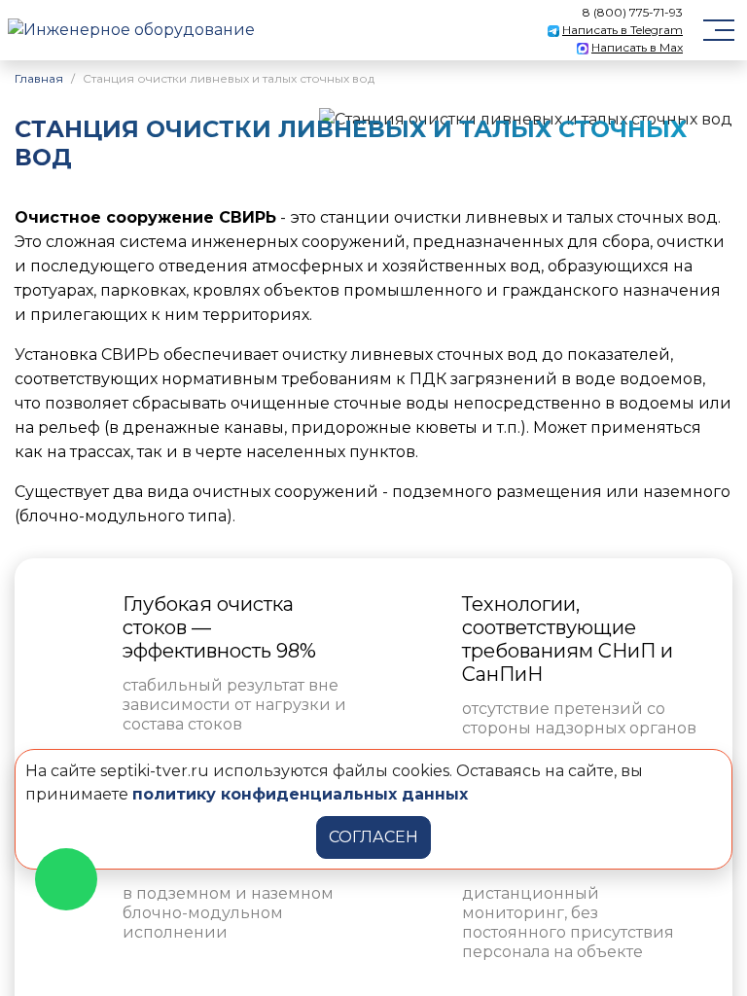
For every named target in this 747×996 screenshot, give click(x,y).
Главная (39, 78)
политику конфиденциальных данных (300, 794)
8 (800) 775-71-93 (633, 12)
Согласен (373, 837)
